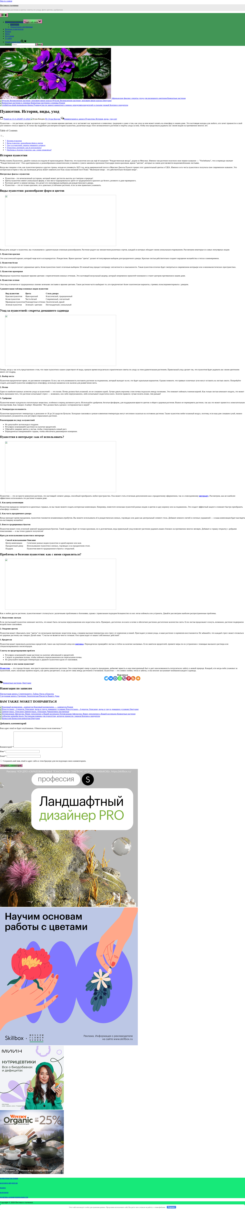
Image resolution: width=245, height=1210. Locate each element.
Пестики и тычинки (9, 5)
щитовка (79, 644)
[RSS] (133, 678)
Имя (2, 751)
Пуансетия (5, 668)
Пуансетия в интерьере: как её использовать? (24, 148)
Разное (8, 31)
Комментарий (7, 747)
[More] (138, 678)
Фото (7, 34)
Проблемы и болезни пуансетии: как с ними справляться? (29, 150)
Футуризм (9, 36)
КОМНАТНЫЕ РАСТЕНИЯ (9, 1178)
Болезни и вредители (14, 29)
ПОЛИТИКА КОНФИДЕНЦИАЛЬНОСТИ (14, 1197)
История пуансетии (14, 141)
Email (3, 756)
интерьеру (204, 496)
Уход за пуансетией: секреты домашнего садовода (26, 145)
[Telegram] (106, 678)
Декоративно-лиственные (21, 27)
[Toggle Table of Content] (2, 136)
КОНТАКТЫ (4, 1192)
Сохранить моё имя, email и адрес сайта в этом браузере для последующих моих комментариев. (44, 761)
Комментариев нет (90, 119)
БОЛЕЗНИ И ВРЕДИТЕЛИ (9, 1183)
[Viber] (124, 678)
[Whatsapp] (120, 678)
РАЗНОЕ (3, 1188)
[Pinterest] (128, 678)
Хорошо (171, 1207)
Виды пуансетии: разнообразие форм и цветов (25, 143)
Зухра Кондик (53, 119)
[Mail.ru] (115, 678)
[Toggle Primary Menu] (4, 15)
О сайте (8, 38)
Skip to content (6, 1)
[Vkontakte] (111, 678)
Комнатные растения (14, 22)
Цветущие (14, 24)
